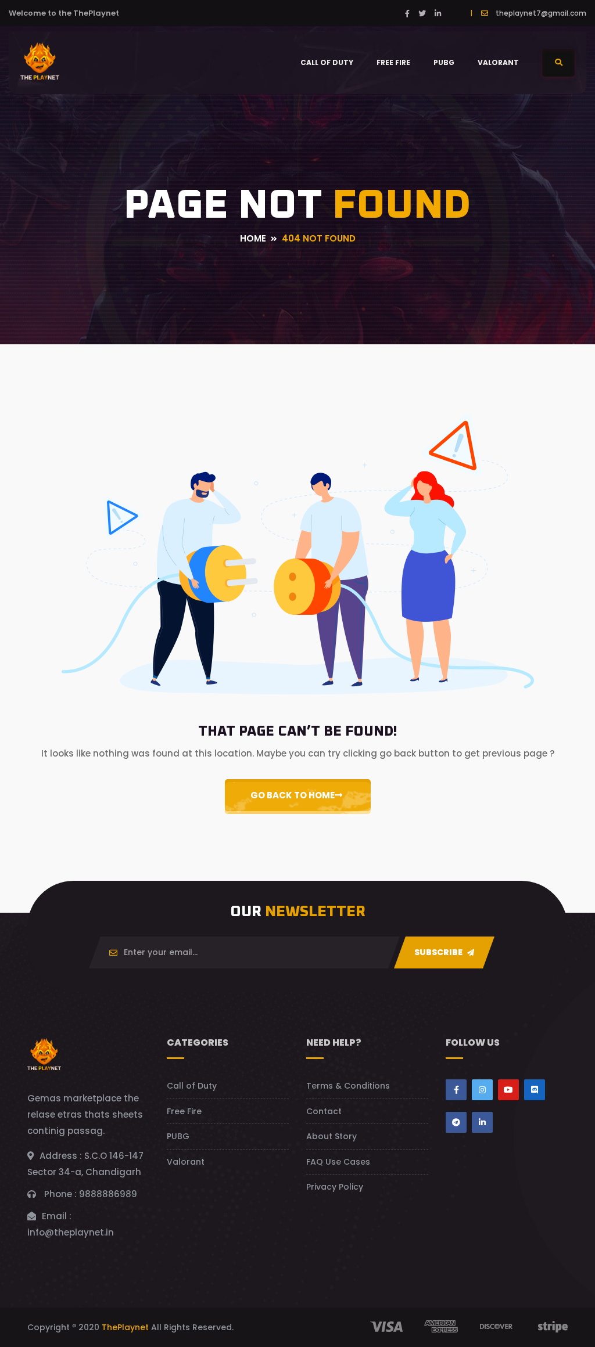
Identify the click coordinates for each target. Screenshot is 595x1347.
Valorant (498, 62)
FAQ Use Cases (338, 1162)
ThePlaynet (125, 1327)
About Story (331, 1136)
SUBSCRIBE (439, 952)
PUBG (443, 62)
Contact (324, 1111)
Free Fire (393, 62)
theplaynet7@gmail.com (541, 13)
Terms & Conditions (348, 1086)
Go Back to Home (292, 795)
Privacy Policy (334, 1187)
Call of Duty (326, 62)
